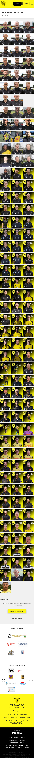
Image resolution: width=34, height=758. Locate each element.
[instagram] (21, 711)
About (22, 738)
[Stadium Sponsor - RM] (11, 671)
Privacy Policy (24, 745)
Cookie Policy (9, 747)
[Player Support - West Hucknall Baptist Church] (11, 683)
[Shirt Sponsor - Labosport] (22, 671)
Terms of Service (11, 745)
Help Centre (13, 738)
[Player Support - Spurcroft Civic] (11, 677)
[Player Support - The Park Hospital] (11, 690)
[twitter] (17, 711)
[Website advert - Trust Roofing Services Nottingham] (22, 683)
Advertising (13, 740)
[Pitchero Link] (17, 733)
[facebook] (13, 711)
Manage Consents (23, 747)
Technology (14, 743)
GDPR (22, 743)
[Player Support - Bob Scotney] (22, 677)
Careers (22, 740)
